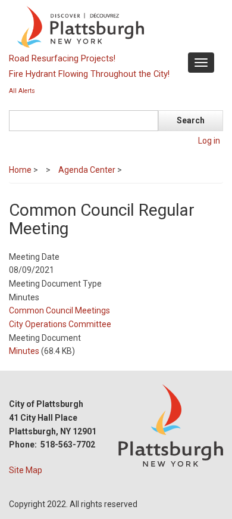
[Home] (114, 26)
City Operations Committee (60, 324)
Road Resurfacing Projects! (62, 58)
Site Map (25, 470)
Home (20, 170)
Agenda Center (86, 170)
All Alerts (22, 91)
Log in (209, 140)
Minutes (24, 351)
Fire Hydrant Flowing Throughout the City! (89, 74)
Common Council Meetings (59, 310)
